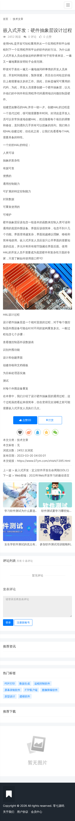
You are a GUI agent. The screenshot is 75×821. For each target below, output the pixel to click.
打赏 (51, 420)
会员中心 (36, 811)
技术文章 (18, 18)
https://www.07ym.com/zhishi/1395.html (43, 460)
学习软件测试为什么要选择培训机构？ (19, 510)
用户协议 (22, 811)
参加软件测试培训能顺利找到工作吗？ (55, 544)
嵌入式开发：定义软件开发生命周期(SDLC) (42, 470)
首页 (5, 18)
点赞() (26, 420)
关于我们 (8, 811)
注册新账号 (23, 622)
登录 (8, 622)
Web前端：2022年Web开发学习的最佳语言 (42, 475)
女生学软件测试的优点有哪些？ (19, 544)
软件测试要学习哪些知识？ (55, 510)
